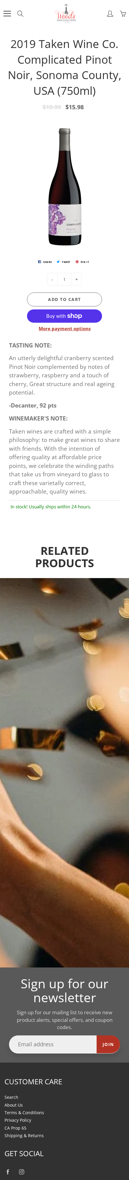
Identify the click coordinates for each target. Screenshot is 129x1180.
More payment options (65, 328)
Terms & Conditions (24, 1112)
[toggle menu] (7, 13)
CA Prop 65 (15, 1128)
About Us (13, 1105)
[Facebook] (7, 1172)
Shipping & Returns (24, 1135)
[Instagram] (21, 1172)
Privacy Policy (17, 1120)
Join (108, 1044)
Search (11, 1097)
